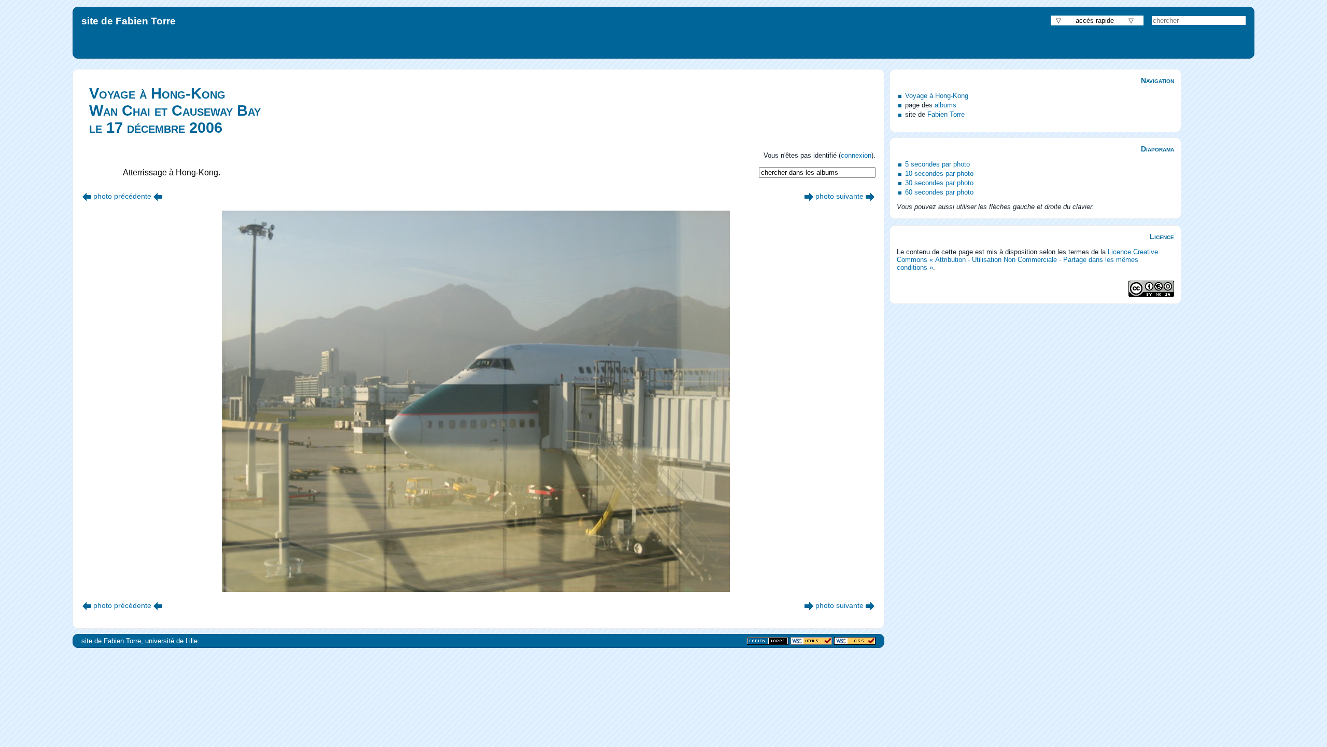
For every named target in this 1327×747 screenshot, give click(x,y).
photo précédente (122, 196)
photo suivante (839, 196)
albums (945, 105)
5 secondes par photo (937, 164)
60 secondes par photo (939, 192)
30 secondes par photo (939, 183)
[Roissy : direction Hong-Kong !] (86, 196)
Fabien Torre (946, 114)
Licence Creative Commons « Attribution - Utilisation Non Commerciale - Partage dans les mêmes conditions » (1027, 259)
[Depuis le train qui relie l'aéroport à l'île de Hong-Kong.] (808, 196)
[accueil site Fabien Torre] (767, 641)
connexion (856, 155)
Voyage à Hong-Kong (936, 96)
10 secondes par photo (939, 173)
